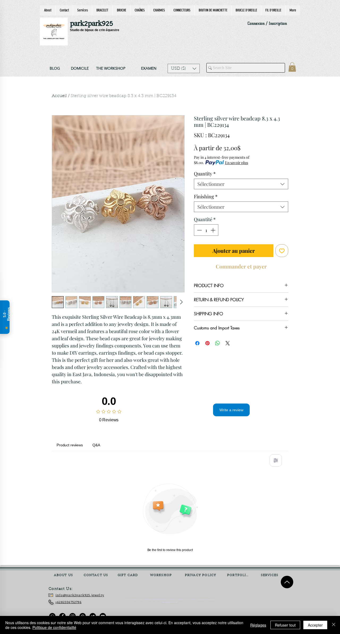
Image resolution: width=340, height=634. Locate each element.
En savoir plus (236, 162)
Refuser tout (285, 625)
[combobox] (241, 184)
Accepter (315, 625)
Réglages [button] (258, 625)
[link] (292, 67)
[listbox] (184, 68)
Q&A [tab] (96, 445)
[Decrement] (199, 230)
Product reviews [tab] (70, 445)
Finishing (206, 196)
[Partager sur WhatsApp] (217, 343)
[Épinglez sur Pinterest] (207, 343)
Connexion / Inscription (267, 23)
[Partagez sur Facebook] (197, 343)
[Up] (287, 582)
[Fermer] (333, 625)
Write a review (231, 410)
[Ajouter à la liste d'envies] (281, 250)
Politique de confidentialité (54, 627)
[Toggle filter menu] (276, 460)
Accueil (59, 96)
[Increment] (213, 230)
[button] (184, 68)
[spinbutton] (206, 230)
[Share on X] (227, 343)
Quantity (205, 174)
